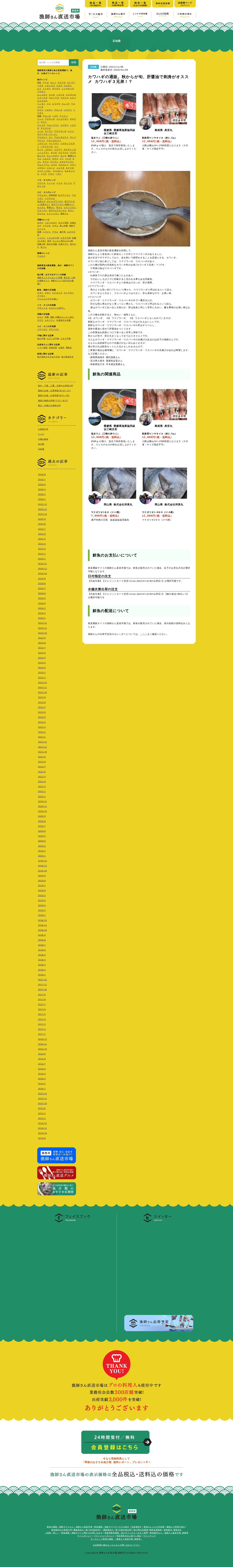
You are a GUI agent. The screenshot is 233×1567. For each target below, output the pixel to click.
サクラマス (63, 152)
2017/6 (42, 1009)
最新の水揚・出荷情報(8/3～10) (54, 395)
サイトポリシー (84, 1536)
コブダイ (64, 125)
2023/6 (42, 653)
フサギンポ (50, 119)
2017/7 (42, 1004)
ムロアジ (58, 149)
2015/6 (42, 1108)
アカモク (41, 256)
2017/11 (42, 985)
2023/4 (42, 663)
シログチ (47, 159)
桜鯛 (39, 116)
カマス (54, 165)
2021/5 (42, 777)
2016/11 (42, 1044)
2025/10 (42, 514)
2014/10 (42, 1133)
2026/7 (42, 480)
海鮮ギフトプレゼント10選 (49, 277)
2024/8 (42, 583)
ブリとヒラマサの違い (47, 299)
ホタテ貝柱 (63, 223)
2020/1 (42, 856)
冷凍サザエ (63, 244)
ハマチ (55, 116)
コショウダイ (62, 119)
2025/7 (42, 529)
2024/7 (42, 588)
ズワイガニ (54, 329)
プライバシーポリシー (104, 1536)
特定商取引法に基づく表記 (128, 1536)
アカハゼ (47, 116)
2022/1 (42, 737)
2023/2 (42, 673)
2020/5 (42, 836)
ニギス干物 (65, 338)
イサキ (40, 85)
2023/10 (42, 633)
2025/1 (42, 559)
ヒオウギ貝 (65, 238)
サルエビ (41, 214)
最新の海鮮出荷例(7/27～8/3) (53, 400)
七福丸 (61, 347)
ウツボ (46, 82)
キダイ (48, 293)
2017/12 (42, 980)
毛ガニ (71, 210)
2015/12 (42, 1094)
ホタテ (40, 223)
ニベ (56, 146)
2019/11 (42, 866)
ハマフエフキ (47, 146)
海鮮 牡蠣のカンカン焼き (62, 317)
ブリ (62, 159)
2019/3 (42, 905)
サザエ (55, 226)
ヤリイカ (68, 183)
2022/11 (42, 687)
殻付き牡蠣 (52, 244)
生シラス (41, 156)
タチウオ (62, 82)
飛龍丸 (69, 347)
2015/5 (42, 1113)
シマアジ (68, 110)
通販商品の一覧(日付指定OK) (87, 1530)
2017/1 (42, 1034)
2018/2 (42, 970)
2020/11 (42, 806)
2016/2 (42, 1084)
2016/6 (42, 1069)
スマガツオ (71, 95)
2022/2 (42, 732)
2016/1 (42, 1089)
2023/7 (42, 648)
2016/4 (42, 1074)
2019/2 (42, 910)
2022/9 (42, 697)
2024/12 (42, 564)
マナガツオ (46, 128)
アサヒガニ (42, 195)
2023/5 (42, 658)
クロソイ (51, 168)
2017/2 (42, 1029)
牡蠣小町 (41, 244)
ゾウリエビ (42, 329)
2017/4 (42, 1019)
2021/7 (42, 767)
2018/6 (42, 950)
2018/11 (42, 925)
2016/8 (42, 1059)
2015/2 (42, 1118)
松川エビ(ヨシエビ (58, 210)
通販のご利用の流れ (175, 1527)
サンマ (63, 156)
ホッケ (40, 149)
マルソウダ (54, 98)
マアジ (44, 122)
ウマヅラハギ (60, 131)
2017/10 (42, 989)
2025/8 (42, 524)
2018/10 (42, 930)
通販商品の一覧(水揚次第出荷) (118, 1530)
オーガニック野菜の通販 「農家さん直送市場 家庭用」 (116, 1539)
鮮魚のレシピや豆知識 (154, 1527)
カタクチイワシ (67, 162)
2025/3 (42, 549)
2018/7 (42, 945)
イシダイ (41, 104)
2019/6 (42, 890)
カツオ (52, 95)
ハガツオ (60, 95)
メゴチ (44, 174)
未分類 (41, 444)
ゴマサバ (41, 168)
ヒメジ (71, 131)
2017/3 (42, 1024)
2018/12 (42, 920)
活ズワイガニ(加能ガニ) (62, 204)
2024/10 (42, 573)
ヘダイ (58, 174)
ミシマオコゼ (68, 88)
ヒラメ (73, 98)
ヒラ (39, 88)
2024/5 (42, 598)
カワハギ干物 (53, 338)
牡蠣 (39, 232)
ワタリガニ (42, 210)
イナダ (68, 159)
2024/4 (42, 603)
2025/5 (42, 539)
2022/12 (42, 683)
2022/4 (42, 722)
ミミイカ (51, 183)
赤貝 (49, 241)
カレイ (53, 82)
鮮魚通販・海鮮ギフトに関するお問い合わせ (82, 1533)
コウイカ (41, 183)
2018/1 (42, 975)
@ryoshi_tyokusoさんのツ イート (144, 1226)
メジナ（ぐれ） (44, 171)
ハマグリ (47, 232)
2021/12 (42, 742)
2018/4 (42, 960)
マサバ (73, 165)
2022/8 (42, 702)
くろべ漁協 (42, 347)
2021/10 (42, 752)
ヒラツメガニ (70, 207)
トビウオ (60, 168)
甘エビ (59, 207)
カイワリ (71, 82)
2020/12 (42, 801)
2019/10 (42, 871)
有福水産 (53, 347)
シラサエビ (50, 198)
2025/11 (42, 509)
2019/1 (42, 915)
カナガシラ (57, 293)
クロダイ (68, 85)
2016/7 (42, 1064)
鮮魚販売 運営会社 (173, 1530)
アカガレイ (42, 137)
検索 (73, 62)
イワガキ (47, 226)
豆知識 (41, 449)
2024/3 (42, 608)
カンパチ (66, 104)
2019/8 (42, 881)
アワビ (55, 232)
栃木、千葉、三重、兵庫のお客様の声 (55, 386)
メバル (40, 131)
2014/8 (42, 1138)
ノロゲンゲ (42, 143)
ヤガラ (51, 174)
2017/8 (42, 999)
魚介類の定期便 (141, 1530)
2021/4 (42, 782)
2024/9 (42, 579)
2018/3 (42, 965)
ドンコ (40, 119)
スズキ (59, 85)
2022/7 (42, 707)
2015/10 (42, 1103)
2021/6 (42, 772)
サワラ (40, 110)
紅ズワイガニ (64, 195)
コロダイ (49, 149)
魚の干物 (41, 338)
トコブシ (41, 238)
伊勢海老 (53, 195)
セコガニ (41, 207)
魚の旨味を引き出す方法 (48, 357)
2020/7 (42, 826)
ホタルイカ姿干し (57, 308)
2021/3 (42, 786)
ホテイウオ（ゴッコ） (47, 134)
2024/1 (42, 618)
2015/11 (42, 1099)
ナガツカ (64, 98)
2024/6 (42, 593)
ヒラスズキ (42, 101)
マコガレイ (58, 171)
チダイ (40, 293)
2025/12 (42, 504)
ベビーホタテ (51, 223)
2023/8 (42, 643)
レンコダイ (42, 95)
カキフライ (50, 320)
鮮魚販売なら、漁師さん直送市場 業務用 (169, 1533)
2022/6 (42, 712)
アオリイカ (42, 308)
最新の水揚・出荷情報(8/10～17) (54, 390)
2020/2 (42, 851)
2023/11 (42, 628)
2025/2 (42, 554)
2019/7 (42, 886)
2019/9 (42, 876)
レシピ (41, 434)
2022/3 (42, 727)
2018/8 (42, 940)
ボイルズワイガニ (55, 201)
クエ (49, 104)
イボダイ (49, 110)
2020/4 (42, 841)
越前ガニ (64, 214)
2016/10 (42, 1049)
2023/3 (42, 668)
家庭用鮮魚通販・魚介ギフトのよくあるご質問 (126, 1533)
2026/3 (42, 489)
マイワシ (49, 131)
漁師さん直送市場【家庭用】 (59, 11)
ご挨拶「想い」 (52, 1533)
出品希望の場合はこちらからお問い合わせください (116, 1545)
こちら (143, 634)
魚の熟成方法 (67, 357)
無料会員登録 (155, 1530)
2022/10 (42, 692)
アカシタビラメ (61, 137)
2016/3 (42, 1079)
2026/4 (42, 484)
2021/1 (42, 796)
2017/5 (42, 1014)
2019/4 (42, 900)
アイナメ (64, 116)
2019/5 (42, 896)
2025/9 (42, 519)
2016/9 (42, 1054)
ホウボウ (56, 88)
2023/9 (42, 638)
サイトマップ (149, 1536)
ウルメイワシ (53, 125)
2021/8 (42, 762)
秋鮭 (39, 82)
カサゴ (55, 159)
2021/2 (42, 791)
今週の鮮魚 (43, 439)
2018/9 (42, 935)
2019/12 (42, 861)
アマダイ (41, 91)
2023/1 (42, 678)
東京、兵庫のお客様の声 (49, 405)
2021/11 (42, 747)
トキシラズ (50, 85)
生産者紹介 (136, 1527)
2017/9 (42, 995)
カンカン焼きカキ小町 (63, 241)
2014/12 (42, 1123)
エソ (51, 137)
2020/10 (42, 811)
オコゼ (54, 152)
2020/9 (42, 816)
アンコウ (41, 125)
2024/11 (42, 569)
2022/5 (42, 717)
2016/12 (42, 1039)
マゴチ (73, 152)
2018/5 (42, 955)
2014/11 (42, 1128)
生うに (44, 247)
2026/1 (42, 499)
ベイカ (59, 183)
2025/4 (42, 544)
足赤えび (41, 201)
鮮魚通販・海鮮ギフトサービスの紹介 (111, 1527)
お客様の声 (43, 429)
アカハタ (58, 110)
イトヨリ (47, 88)
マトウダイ (54, 143)
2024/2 (42, 613)
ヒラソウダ (42, 98)
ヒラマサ (56, 104)
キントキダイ (53, 156)
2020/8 (42, 821)
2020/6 (42, 831)
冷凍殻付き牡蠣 (63, 320)
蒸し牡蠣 (64, 226)
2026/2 (42, 494)
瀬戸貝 (63, 232)
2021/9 (42, 757)
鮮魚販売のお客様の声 (62, 1530)
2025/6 (42, 534)
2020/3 (42, 846)
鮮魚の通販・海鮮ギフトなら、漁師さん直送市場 (69, 1527)
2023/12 (42, 623)
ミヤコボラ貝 (53, 238)
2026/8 (42, 474)
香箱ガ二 (51, 207)
